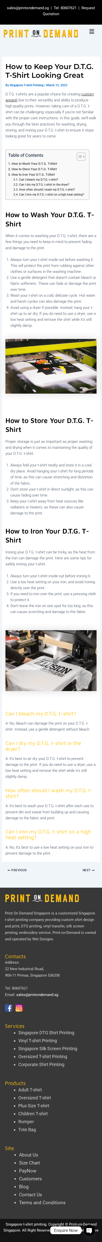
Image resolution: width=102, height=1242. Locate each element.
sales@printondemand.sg (28, 8)
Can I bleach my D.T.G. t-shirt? (38, 179)
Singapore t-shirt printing (26, 1224)
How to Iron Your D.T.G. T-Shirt (33, 174)
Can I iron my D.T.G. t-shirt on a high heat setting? (51, 194)
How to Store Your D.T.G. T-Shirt (34, 169)
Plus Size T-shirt (33, 1105)
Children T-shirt (33, 1113)
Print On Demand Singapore (27, 913)
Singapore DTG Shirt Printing (46, 1032)
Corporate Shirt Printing (41, 1064)
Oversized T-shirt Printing (42, 1056)
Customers (30, 1179)
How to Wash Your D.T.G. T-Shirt (34, 164)
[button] (92, 32)
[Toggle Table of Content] (78, 156)
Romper (26, 1121)
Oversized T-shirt (34, 1097)
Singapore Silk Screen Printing (47, 1048)
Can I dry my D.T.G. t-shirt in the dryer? (44, 184)
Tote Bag (27, 1129)
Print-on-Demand (66, 932)
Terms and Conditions (42, 1202)
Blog (24, 1187)
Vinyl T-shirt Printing (37, 1040)
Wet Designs (42, 939)
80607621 (68, 8)
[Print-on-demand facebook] (8, 1007)
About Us (28, 1155)
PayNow (27, 1171)
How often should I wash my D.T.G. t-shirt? (47, 189)
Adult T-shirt (30, 1089)
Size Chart (29, 1163)
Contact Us (30, 1195)
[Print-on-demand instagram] (19, 1007)
